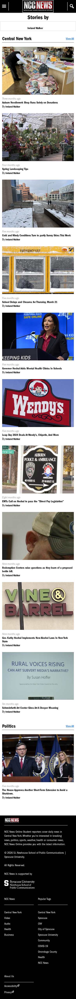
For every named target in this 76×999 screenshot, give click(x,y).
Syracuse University (48, 934)
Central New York (13, 912)
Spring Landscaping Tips (15, 169)
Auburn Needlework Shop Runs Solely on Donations (30, 102)
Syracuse (42, 918)
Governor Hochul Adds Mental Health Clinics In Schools (32, 368)
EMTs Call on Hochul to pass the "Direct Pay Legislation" (33, 501)
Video (7, 918)
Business (9, 934)
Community (44, 940)
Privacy (7, 992)
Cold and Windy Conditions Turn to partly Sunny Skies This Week (36, 235)
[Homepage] (38, 10)
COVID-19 (43, 946)
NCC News (43, 963)
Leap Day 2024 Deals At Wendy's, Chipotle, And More (30, 435)
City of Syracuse (46, 929)
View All (70, 38)
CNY (40, 923)
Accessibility (10, 986)
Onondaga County (47, 951)
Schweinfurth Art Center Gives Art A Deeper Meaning (30, 708)
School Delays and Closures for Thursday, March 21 (29, 302)
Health (7, 929)
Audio (7, 923)
